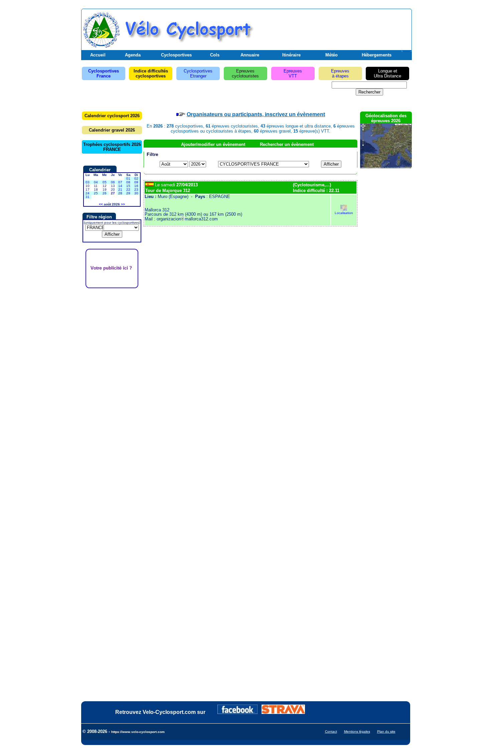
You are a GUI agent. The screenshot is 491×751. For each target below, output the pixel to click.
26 (105, 193)
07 (120, 182)
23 (136, 189)
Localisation (344, 213)
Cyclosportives (176, 54)
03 (88, 182)
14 (120, 186)
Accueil (98, 54)
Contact (331, 731)
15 (128, 186)
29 (128, 193)
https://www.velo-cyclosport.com (138, 732)
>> (123, 204)
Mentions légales (357, 731)
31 (88, 197)
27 (113, 193)
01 (128, 178)
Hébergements (376, 54)
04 (96, 182)
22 (128, 189)
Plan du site (386, 731)
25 (96, 193)
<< (101, 204)
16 (136, 186)
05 (105, 182)
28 (120, 193)
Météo (331, 54)
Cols (214, 54)
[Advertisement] (332, 28)
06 (113, 182)
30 (136, 193)
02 (136, 178)
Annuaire (249, 54)
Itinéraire (291, 54)
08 (128, 182)
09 (136, 182)
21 (120, 189)
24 (88, 193)
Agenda (133, 54)
